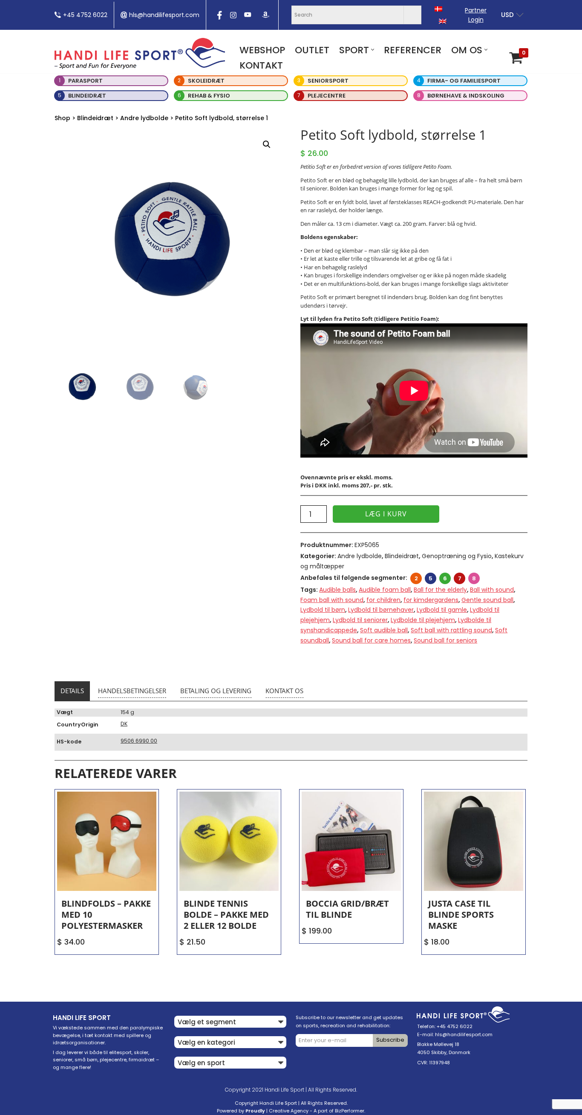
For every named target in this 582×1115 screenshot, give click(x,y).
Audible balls (337, 589)
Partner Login (476, 15)
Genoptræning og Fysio (457, 556)
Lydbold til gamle (442, 609)
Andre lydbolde (144, 118)
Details (72, 690)
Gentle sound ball (487, 600)
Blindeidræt (95, 118)
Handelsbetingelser (132, 690)
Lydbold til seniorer (360, 620)
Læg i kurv (386, 514)
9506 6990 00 (139, 740)
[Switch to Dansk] (438, 8)
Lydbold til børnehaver (381, 609)
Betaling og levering (215, 690)
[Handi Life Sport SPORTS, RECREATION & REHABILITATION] (140, 53)
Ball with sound (492, 589)
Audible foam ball (385, 589)
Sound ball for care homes (371, 640)
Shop (62, 118)
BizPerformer (349, 1110)
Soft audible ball (384, 630)
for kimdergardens (430, 600)
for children (383, 600)
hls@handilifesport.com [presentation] (164, 15)
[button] (372, 49)
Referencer (412, 50)
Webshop (262, 50)
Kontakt (261, 65)
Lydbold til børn (322, 609)
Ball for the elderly (440, 589)
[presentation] (218, 18)
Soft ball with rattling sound (451, 630)
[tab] (72, 691)
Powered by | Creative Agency (262, 1110)
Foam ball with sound (331, 600)
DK (124, 723)
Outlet (312, 50)
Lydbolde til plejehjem (423, 620)
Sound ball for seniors (445, 640)
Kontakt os (284, 690)
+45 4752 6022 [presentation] (85, 15)
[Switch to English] (443, 21)
